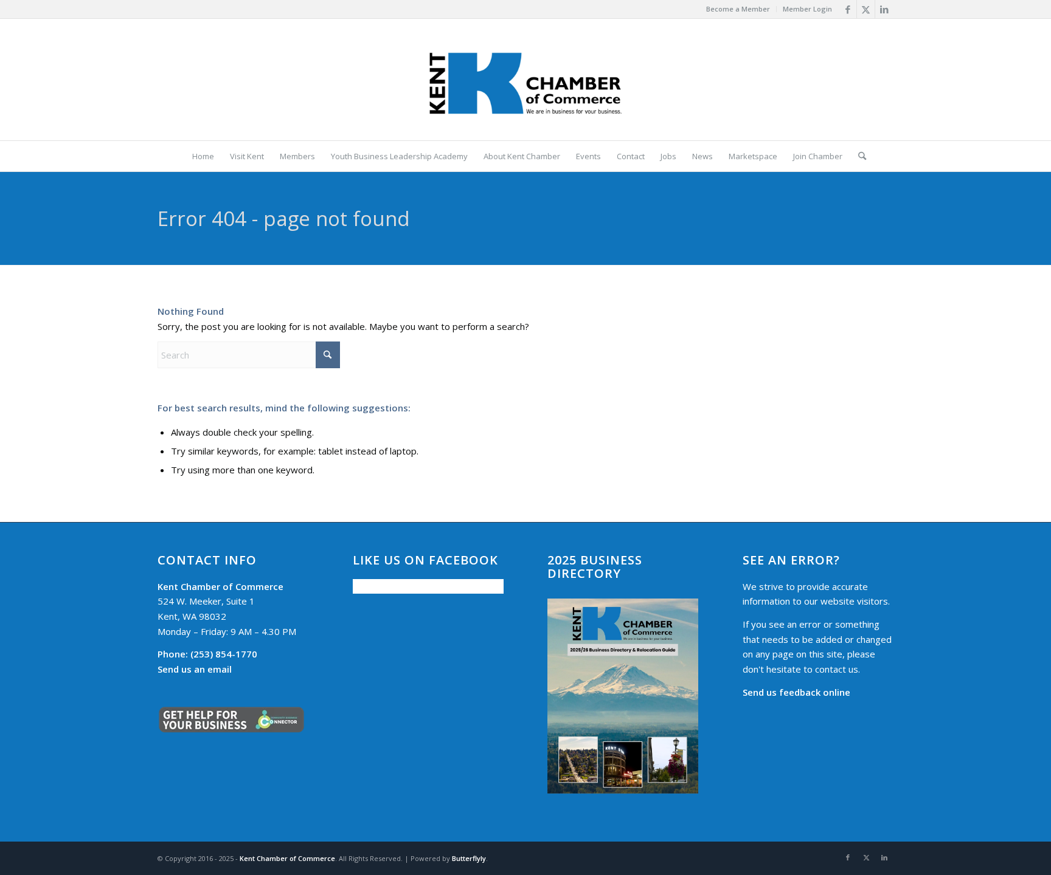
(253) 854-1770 (207, 654)
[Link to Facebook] (847, 9)
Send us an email (195, 669)
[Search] (858, 156)
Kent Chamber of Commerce (287, 858)
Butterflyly (469, 858)
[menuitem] (738, 9)
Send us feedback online (796, 692)
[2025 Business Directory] (622, 696)
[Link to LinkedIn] (884, 9)
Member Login (807, 8)
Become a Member (738, 8)
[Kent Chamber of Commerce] (525, 79)
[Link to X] (866, 9)
